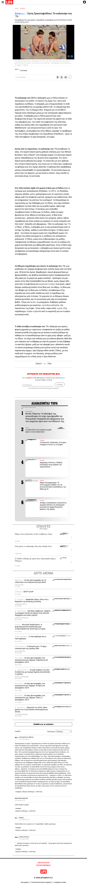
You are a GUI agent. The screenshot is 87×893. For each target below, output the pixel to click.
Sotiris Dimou (24, 837)
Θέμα (49, 363)
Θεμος (21, 817)
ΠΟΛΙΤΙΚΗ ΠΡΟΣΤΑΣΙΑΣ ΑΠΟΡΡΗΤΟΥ (48, 388)
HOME (16, 8)
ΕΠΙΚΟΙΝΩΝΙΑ (43, 865)
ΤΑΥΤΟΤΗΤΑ (43, 863)
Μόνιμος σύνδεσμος (28, 791)
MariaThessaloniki (21, 798)
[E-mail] (65, 77)
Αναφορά (18, 791)
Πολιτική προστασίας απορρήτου (41, 882)
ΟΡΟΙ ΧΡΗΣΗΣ (32, 388)
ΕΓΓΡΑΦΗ (60, 384)
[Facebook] (68, 56)
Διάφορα (22, 8)
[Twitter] (71, 56)
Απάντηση (39, 791)
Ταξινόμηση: (51, 731)
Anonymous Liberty (26, 737)
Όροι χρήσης (25, 882)
